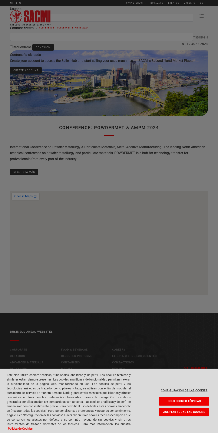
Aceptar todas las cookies (184, 411)
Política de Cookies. (20, 428)
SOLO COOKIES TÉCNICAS (184, 401)
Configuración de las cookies (184, 390)
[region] (109, 401)
